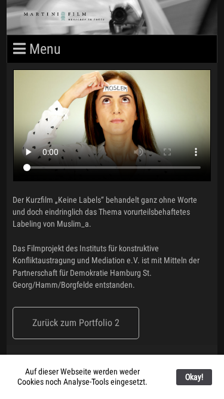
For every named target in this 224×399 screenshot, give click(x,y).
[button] (76, 323)
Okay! (194, 377)
